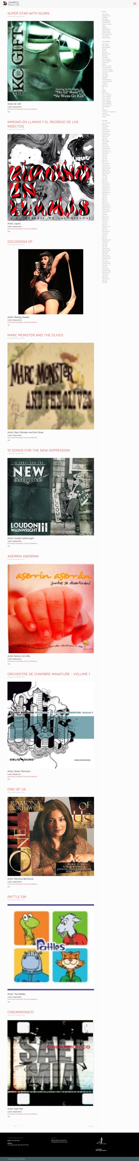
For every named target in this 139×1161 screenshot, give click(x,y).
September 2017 (106, 192)
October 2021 (105, 133)
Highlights (104, 78)
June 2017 (105, 197)
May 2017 (104, 199)
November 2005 (106, 270)
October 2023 (105, 129)
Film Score (105, 72)
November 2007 (106, 257)
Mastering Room (106, 29)
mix (103, 88)
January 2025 (105, 126)
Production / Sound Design (109, 111)
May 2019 (104, 158)
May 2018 (104, 179)
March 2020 (105, 145)
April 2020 (104, 143)
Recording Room (106, 38)
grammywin (105, 76)
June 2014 (105, 223)
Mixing (103, 89)
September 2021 (106, 135)
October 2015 (105, 218)
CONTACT (105, 17)
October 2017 (105, 191)
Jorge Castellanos (106, 79)
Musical (104, 91)
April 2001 (104, 280)
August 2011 (105, 233)
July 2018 (104, 175)
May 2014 (104, 224)
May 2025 (104, 124)
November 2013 (106, 226)
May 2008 (104, 253)
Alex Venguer (105, 14)
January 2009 (105, 248)
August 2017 (105, 194)
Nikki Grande (105, 93)
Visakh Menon (63, 1140)
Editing (104, 64)
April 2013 (104, 228)
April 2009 (104, 246)
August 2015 (105, 219)
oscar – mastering (106, 95)
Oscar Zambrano (17, 16)
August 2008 (105, 252)
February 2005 (106, 279)
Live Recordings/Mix (107, 81)
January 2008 (105, 255)
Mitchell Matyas (106, 31)
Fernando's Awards (107, 69)
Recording (104, 113)
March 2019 (105, 162)
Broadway (104, 56)
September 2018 (106, 172)
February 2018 (106, 184)
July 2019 (104, 155)
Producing (104, 110)
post (103, 108)
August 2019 (105, 153)
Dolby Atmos (105, 62)
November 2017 (106, 189)
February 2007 (106, 262)
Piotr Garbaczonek (107, 34)
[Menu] (134, 3)
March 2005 (105, 277)
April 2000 (104, 282)
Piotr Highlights (106, 106)
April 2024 (104, 128)
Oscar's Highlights (106, 101)
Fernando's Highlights (107, 71)
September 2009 (106, 240)
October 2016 (105, 209)
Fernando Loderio (106, 67)
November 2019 (106, 148)
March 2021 (105, 140)
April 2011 (104, 238)
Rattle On (16, 897)
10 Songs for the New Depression (38, 450)
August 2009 (105, 241)
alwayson (104, 49)
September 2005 (106, 272)
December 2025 (106, 123)
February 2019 (106, 163)
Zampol (23, 16)
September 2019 (106, 152)
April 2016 (104, 214)
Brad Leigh (105, 52)
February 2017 (106, 204)
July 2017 (104, 196)
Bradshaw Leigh (106, 15)
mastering (9, 16)
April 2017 (104, 201)
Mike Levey (105, 86)
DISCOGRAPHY (106, 21)
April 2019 (104, 160)
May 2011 (104, 236)
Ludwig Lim (105, 27)
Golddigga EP (19, 241)
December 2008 (106, 250)
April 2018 (104, 180)
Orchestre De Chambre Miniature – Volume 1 (48, 674)
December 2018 (106, 167)
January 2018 (105, 185)
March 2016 (105, 216)
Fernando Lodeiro (106, 24)
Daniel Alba (105, 19)
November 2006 (106, 263)
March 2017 (105, 202)
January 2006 (105, 269)
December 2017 (106, 187)
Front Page (105, 74)
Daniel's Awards (106, 59)
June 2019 (105, 157)
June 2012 (105, 230)
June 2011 (105, 235)
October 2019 (105, 150)
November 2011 (106, 231)
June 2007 (105, 260)
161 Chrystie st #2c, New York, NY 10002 (17, 1145)
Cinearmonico (20, 1012)
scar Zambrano (106, 115)
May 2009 (104, 245)
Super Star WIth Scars (28, 13)
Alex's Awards (105, 45)
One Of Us (16, 789)
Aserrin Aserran (23, 556)
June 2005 (105, 275)
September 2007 (106, 258)
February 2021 (106, 141)
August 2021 (105, 136)
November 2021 (106, 131)
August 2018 (105, 174)
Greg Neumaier (64, 1142)
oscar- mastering (106, 98)
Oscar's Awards (106, 100)
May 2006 (104, 265)
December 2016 (106, 206)
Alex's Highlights (106, 47)
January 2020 (105, 146)
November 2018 (106, 168)
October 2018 (105, 170)
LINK (8, 112)
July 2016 (104, 213)
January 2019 (105, 165)
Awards (104, 50)
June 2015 (105, 221)
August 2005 (105, 274)
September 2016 (106, 211)
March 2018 (105, 182)
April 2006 (104, 267)
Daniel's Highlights (106, 61)
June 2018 (105, 177)
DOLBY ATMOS (106, 22)
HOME (104, 26)
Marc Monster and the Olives (35, 335)
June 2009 (105, 243)
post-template (105, 36)
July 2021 (104, 138)
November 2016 (106, 207)
